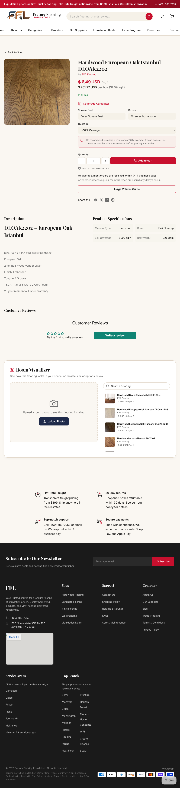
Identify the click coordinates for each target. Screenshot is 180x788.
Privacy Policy (151, 629)
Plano (9, 711)
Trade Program (131, 30)
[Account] (163, 16)
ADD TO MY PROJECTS (95, 168)
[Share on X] (101, 200)
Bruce (65, 708)
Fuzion (65, 743)
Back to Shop (15, 52)
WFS (82, 731)
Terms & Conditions (154, 622)
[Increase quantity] (105, 160)
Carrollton (11, 690)
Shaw (65, 694)
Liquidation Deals (104, 30)
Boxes (132, 110)
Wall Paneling (69, 615)
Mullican (66, 722)
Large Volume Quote (127, 189)
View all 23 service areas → (22, 732)
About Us (16, 30)
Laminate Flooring (72, 601)
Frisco (9, 704)
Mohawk (67, 701)
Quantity (83, 154)
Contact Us (108, 594)
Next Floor (68, 750)
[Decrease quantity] (81, 160)
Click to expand (55, 118)
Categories (35, 30)
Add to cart (145, 160)
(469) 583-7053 (20, 617)
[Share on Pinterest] (112, 200)
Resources (153, 30)
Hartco (66, 729)
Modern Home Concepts (85, 719)
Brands (55, 30)
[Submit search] (149, 16)
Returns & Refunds (112, 608)
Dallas (9, 697)
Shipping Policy (111, 601)
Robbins (66, 736)
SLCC (83, 750)
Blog (145, 608)
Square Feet (85, 110)
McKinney (11, 725)
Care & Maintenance (114, 622)
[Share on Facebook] (96, 200)
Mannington (69, 715)
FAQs (105, 615)
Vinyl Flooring (69, 608)
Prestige (84, 694)
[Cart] (172, 16)
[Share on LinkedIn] (107, 200)
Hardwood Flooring (73, 594)
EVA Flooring (89, 74)
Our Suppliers (78, 30)
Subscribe (163, 561)
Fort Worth (12, 718)
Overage (83, 123)
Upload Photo (56, 421)
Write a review (115, 335)
